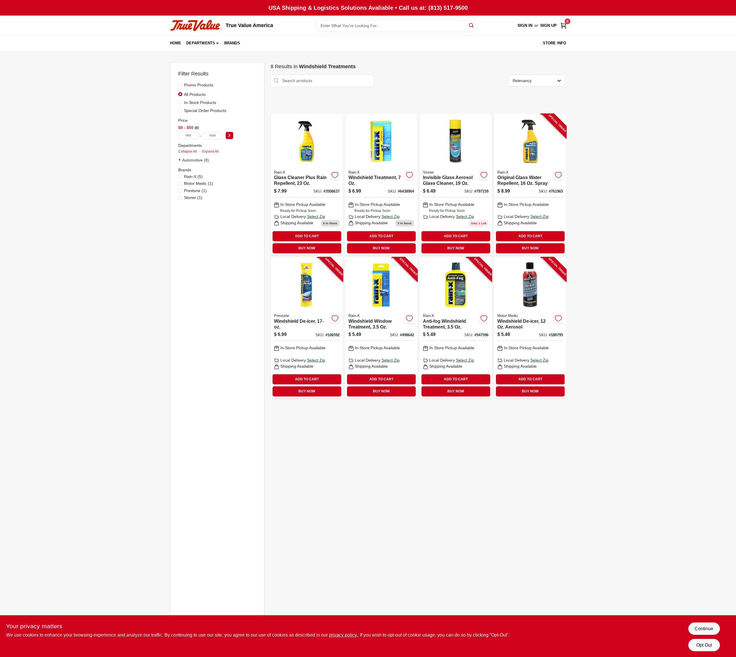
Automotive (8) (195, 160)
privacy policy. (343, 635)
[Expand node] (180, 160)
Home (175, 43)
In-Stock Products (200, 102)
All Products (195, 94)
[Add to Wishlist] (335, 175)
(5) (193, 176)
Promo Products (198, 84)
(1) (198, 183)
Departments (200, 43)
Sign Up (548, 25)
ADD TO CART (307, 236)
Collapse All (187, 151)
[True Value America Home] (196, 25)
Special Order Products (205, 110)
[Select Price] (229, 135)
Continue (704, 628)
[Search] (471, 25)
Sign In (525, 25)
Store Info (554, 43)
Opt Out (704, 645)
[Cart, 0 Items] (563, 25)
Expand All (210, 151)
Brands (232, 43)
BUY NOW (306, 248)
